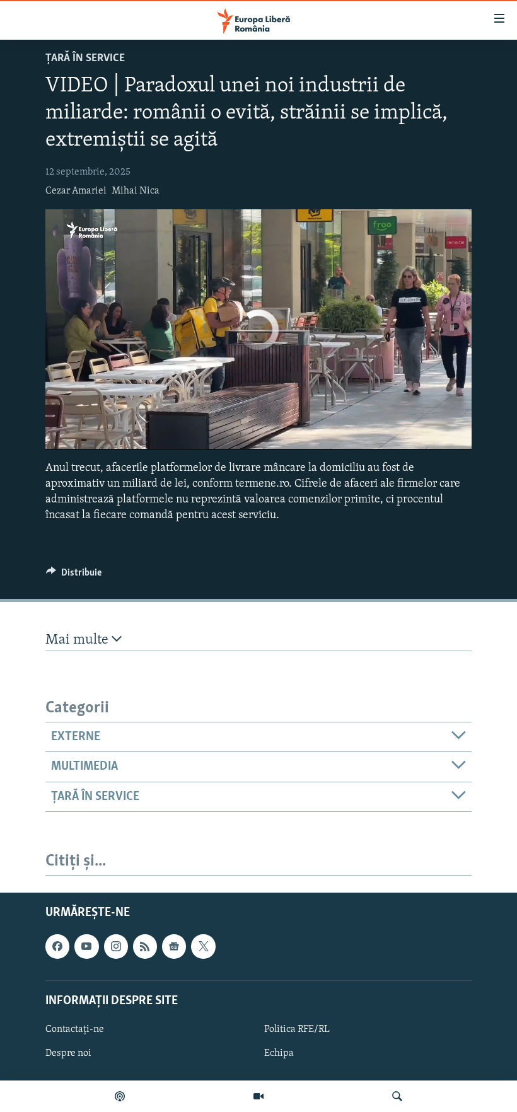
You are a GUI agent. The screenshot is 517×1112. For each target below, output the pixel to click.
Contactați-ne (74, 1029)
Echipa (279, 1053)
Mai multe (78, 640)
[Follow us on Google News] (174, 946)
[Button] (74, 576)
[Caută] (397, 1096)
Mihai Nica (136, 191)
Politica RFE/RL (297, 1029)
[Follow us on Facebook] (57, 946)
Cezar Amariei (76, 191)
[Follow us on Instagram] (116, 946)
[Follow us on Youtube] (86, 946)
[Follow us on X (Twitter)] (203, 946)
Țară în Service (85, 58)
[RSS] (145, 946)
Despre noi (68, 1053)
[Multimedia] (258, 1096)
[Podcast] (120, 1096)
